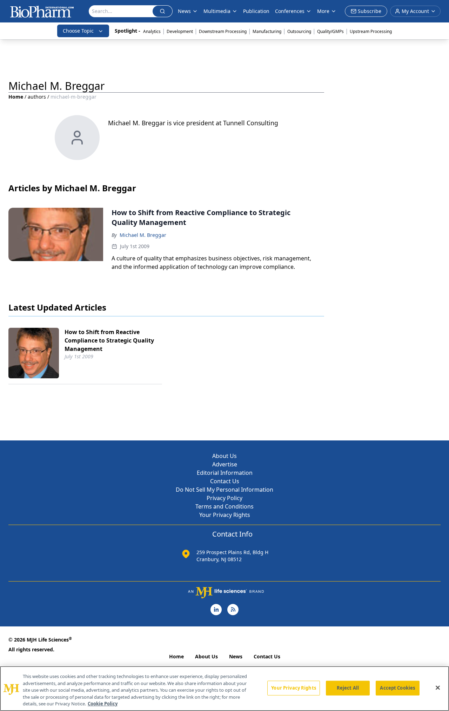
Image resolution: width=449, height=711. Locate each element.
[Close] (437, 688)
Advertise (224, 464)
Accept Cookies (397, 688)
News (235, 656)
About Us (224, 456)
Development (180, 31)
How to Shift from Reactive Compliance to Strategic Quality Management (109, 340)
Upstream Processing (371, 31)
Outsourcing (299, 31)
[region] (224, 688)
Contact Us (224, 481)
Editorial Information (225, 473)
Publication (256, 11)
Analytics (152, 31)
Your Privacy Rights (224, 515)
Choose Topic (78, 30)
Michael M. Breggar (143, 235)
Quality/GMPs (330, 31)
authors (37, 96)
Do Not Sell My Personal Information (224, 489)
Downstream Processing (223, 31)
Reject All (348, 688)
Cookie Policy (103, 703)
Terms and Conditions (224, 506)
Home (15, 96)
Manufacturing (267, 31)
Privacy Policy (224, 498)
